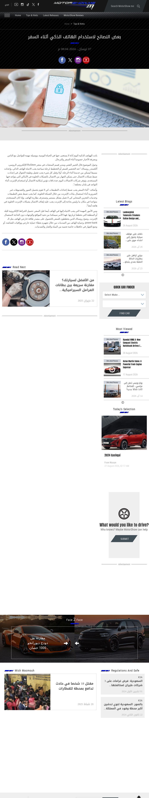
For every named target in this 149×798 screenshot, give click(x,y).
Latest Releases (51, 15)
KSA (140, 677)
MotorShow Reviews (74, 15)
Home (18, 15)
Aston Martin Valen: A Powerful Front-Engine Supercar (132, 364)
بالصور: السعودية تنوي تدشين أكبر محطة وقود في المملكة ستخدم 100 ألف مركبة (123, 708)
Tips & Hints (32, 15)
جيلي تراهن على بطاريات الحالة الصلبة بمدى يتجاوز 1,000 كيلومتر (133, 258)
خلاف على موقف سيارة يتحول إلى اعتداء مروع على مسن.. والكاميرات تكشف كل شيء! (134, 237)
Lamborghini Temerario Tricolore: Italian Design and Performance (131, 215)
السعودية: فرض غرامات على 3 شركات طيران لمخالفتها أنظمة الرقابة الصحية (123, 685)
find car (116, 313)
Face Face (74, 620)
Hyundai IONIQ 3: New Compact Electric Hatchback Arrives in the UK (132, 343)
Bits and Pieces (112, 212)
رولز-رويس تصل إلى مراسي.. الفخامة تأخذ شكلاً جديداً (133, 386)
